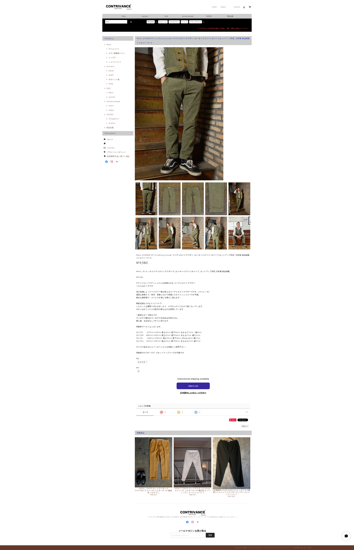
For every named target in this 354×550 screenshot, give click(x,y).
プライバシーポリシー (116, 152)
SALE (166, 16)
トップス (112, 57)
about (223, 7)
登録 (210, 535)
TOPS (111, 84)
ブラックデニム (195, 22)
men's (111, 106)
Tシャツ (185, 22)
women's (145, 16)
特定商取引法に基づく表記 (118, 156)
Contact (237, 7)
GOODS (209, 16)
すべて (145, 412)
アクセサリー (174, 22)
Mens (124, 16)
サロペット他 (114, 79)
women (112, 97)
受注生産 (230, 16)
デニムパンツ (114, 49)
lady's (111, 110)
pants (111, 71)
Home (214, 7)
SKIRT (111, 75)
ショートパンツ (115, 62)
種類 (137, 358)
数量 (137, 368)
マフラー (112, 123)
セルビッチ (163, 22)
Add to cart (193, 385)
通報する (245, 426)
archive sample (187, 16)
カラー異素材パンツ (117, 53)
